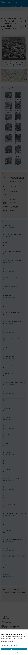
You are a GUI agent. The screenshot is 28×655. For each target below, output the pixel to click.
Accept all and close (14, 649)
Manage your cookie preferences (11, 634)
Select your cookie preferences (14, 652)
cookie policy (13, 645)
